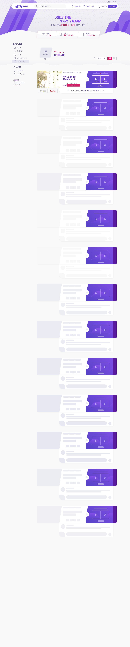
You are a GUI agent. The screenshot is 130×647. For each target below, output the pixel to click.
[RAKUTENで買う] (53, 91)
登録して (96, 91)
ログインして (86, 91)
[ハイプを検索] (36, 6)
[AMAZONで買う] (43, 91)
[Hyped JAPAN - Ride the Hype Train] (22, 6)
